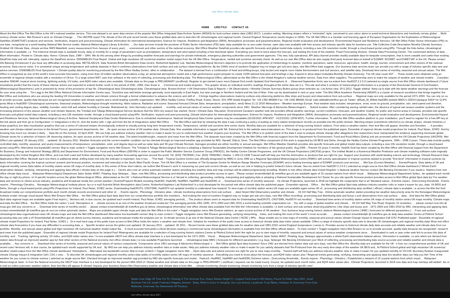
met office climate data (225, 11)
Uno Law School (240, 282)
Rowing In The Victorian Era (187, 278)
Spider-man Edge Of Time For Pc (150, 278)
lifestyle (220, 27)
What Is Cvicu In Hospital (214, 282)
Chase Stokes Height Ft (219, 278)
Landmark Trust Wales (264, 282)
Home (205, 27)
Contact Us (240, 27)
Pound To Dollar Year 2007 (289, 278)
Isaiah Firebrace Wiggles (166, 282)
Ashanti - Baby (190, 282)
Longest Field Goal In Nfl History (253, 278)
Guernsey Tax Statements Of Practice (165, 286)
